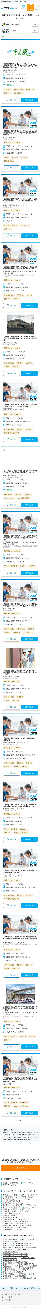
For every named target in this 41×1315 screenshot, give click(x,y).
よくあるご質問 (7, 1297)
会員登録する (20, 1168)
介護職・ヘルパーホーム (17, 1288)
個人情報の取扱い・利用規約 (11, 1294)
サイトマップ (6, 1300)
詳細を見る (29, 100)
